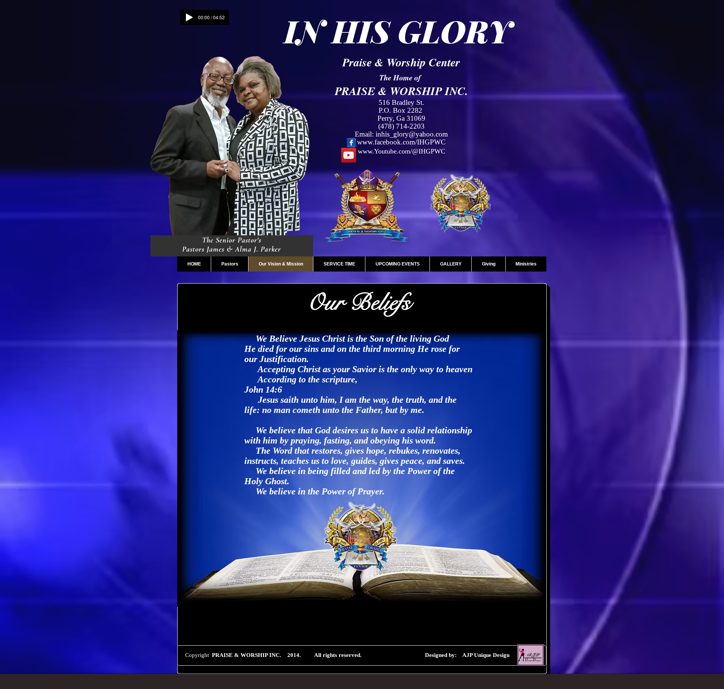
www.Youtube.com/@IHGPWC (401, 151)
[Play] (189, 17)
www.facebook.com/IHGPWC (401, 142)
